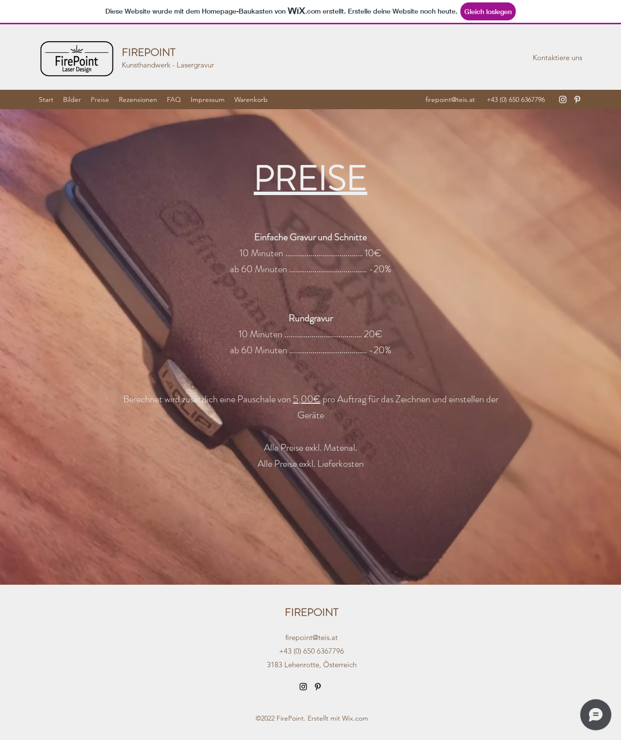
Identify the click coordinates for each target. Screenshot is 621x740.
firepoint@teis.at (450, 99)
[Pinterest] (577, 99)
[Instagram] (563, 99)
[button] (557, 58)
